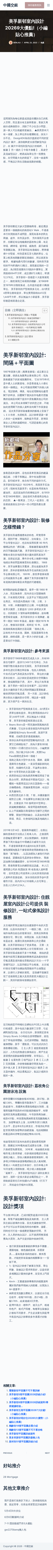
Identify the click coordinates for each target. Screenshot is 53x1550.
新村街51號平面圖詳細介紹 (23, 1441)
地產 (42, 42)
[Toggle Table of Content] (43, 310)
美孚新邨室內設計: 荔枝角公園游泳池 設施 (30, 331)
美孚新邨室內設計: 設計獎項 (20, 336)
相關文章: (15, 340)
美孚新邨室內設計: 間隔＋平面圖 (22, 315)
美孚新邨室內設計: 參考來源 (26, 321)
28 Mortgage (10, 1476)
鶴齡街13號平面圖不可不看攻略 (26, 1429)
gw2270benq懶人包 (15, 1529)
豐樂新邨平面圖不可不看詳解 (24, 1390)
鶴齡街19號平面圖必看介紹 (23, 1425)
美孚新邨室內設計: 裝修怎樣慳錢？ (26, 318)
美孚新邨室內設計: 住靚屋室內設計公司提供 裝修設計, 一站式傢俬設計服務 (28, 326)
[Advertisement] (26, 86)
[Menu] (48, 5)
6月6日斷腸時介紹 (14, 1517)
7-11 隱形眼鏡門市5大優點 (18, 1523)
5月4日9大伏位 (12, 1510)
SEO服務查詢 (34, 5)
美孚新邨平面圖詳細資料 (22, 1433)
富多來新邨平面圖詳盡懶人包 (24, 1437)
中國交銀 (10, 5)
